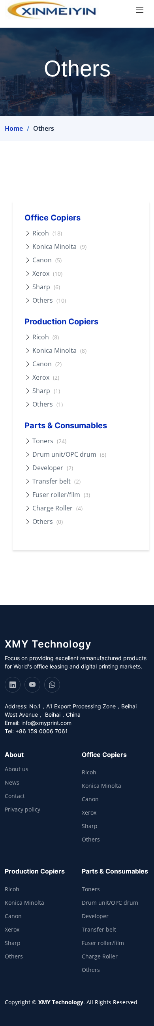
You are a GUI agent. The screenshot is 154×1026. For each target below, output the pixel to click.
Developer (52, 467)
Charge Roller (57, 508)
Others (49, 300)
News (12, 782)
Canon (47, 260)
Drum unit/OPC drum (69, 454)
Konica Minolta (59, 246)
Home (14, 128)
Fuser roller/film (61, 494)
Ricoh (47, 233)
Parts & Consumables (65, 425)
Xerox (47, 273)
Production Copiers (61, 321)
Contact (15, 796)
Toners (49, 441)
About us (16, 769)
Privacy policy (22, 809)
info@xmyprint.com (46, 722)
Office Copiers (52, 217)
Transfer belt (56, 481)
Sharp (46, 286)
